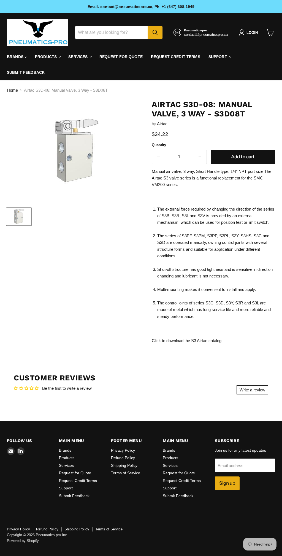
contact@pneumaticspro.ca (206, 34)
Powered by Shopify (23, 541)
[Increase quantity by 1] (200, 157)
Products (46, 56)
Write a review (252, 390)
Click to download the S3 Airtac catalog (186, 340)
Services (78, 56)
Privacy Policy (123, 450)
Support (218, 56)
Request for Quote (121, 56)
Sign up (227, 483)
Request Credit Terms (175, 56)
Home (12, 90)
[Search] (155, 32)
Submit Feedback (26, 72)
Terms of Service (125, 473)
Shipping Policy (124, 465)
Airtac (162, 123)
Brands (16, 56)
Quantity (159, 145)
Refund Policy (123, 458)
